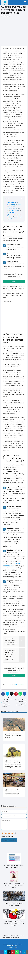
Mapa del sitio (13, 947)
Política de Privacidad (16, 944)
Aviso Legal (6, 944)
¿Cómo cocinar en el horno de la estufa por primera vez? (14, 210)
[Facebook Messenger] (7, 694)
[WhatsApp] (20, 694)
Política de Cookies (12, 945)
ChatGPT (14, 281)
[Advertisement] (14, 31)
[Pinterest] (16, 694)
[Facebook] (3, 694)
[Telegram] (24, 952)
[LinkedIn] (24, 694)
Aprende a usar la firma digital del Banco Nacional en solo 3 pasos (20, 702)
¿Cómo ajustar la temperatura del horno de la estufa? (14, 204)
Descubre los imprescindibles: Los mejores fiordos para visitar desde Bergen (7, 702)
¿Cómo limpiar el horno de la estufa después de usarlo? (14, 217)
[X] (12, 694)
